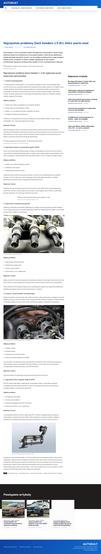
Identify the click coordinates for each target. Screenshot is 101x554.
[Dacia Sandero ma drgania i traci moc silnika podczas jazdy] (38, 509)
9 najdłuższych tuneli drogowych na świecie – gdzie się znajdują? (80, 118)
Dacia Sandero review (24, 473)
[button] (5, 8)
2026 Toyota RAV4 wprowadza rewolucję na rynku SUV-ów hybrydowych (82, 100)
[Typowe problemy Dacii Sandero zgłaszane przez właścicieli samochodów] (63, 509)
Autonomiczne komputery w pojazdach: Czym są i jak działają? (82, 109)
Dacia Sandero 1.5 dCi (12, 473)
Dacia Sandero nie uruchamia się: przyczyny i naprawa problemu (13, 523)
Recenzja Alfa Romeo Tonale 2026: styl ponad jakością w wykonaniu (81, 82)
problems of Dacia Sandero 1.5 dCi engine (53, 473)
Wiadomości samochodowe (75, 94)
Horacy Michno (9, 47)
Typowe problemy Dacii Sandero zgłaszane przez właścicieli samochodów (62, 523)
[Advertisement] (50, 26)
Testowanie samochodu (29, 47)
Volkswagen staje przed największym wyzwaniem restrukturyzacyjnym (81, 91)
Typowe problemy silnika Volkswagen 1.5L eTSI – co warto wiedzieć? (81, 127)
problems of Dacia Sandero (36, 473)
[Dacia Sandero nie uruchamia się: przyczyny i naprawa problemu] (13, 509)
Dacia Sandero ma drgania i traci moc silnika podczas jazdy (38, 523)
